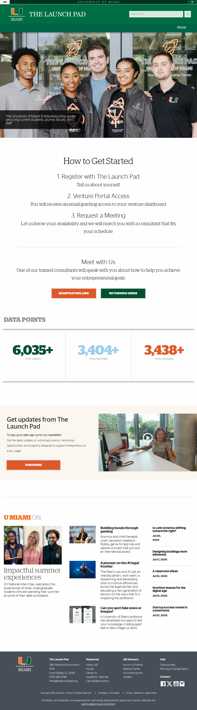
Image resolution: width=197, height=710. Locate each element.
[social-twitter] (169, 683)
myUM (90, 669)
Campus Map (167, 665)
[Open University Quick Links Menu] (192, 2)
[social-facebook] (163, 683)
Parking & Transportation (174, 669)
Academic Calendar (97, 677)
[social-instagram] (181, 683)
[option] (98, 85)
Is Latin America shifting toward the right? (169, 529)
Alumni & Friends (133, 665)
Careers (127, 677)
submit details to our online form (98, 704)
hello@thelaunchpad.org (63, 681)
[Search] (187, 14)
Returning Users (123, 293)
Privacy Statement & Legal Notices (141, 693)
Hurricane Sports (133, 673)
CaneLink (91, 673)
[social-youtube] (176, 683)
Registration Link (74, 293)
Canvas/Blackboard (97, 681)
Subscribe (33, 465)
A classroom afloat (165, 571)
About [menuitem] (181, 27)
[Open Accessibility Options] (5, 2)
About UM (92, 665)
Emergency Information (108, 693)
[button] (188, 699)
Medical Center (131, 669)
